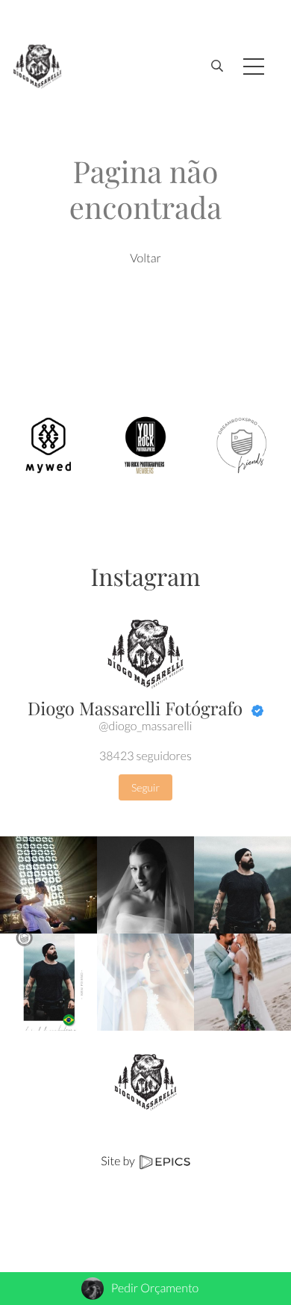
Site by (119, 1161)
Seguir (145, 787)
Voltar (145, 258)
